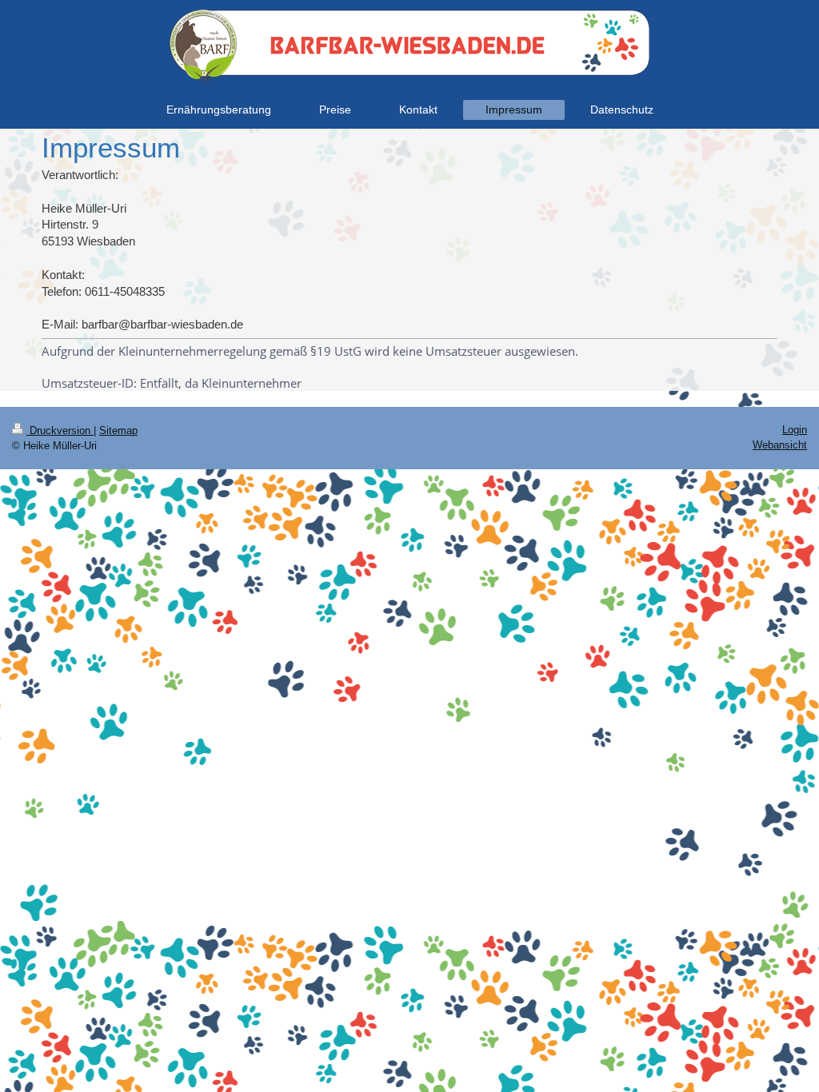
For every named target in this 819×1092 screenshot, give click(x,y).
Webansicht (780, 445)
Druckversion (60, 430)
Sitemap (118, 430)
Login (794, 430)
